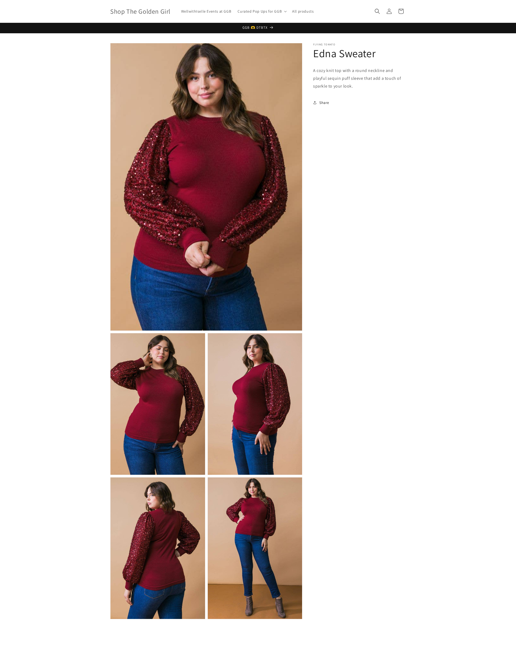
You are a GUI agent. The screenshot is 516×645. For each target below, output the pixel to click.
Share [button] (324, 102)
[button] (261, 11)
